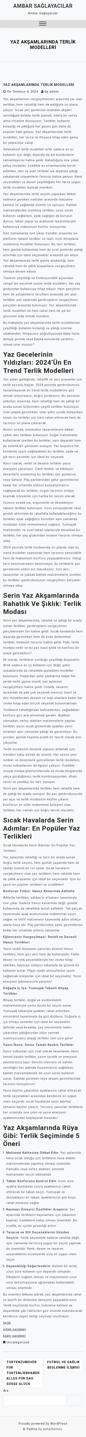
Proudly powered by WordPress (43, 1423)
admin (54, 91)
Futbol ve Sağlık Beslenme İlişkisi (63, 1364)
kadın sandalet (14, 1336)
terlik (7, 1323)
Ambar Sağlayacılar (43, 6)
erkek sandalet (14, 1329)
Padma (32, 1429)
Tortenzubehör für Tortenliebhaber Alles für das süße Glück (23, 1373)
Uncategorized (18, 1342)
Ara (6, 1390)
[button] (42, 24)
